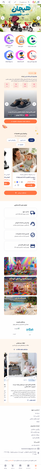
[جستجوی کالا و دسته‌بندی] (28, 2)
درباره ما (37, 413)
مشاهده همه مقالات (22, 349)
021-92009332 (35, 445)
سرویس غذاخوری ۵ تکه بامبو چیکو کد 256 (25, 178)
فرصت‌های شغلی (34, 419)
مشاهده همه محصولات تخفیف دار (20, 121)
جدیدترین (22, 140)
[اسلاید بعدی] (3, 18)
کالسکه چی (10, 460)
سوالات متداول (35, 435)
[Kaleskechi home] (36, 2)
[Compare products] (15, 2)
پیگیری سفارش (35, 429)
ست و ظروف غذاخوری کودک (27, 175)
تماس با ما (36, 416)
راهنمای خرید (35, 438)
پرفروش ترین (12, 140)
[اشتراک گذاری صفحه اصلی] (9, 2)
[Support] (4, 2)
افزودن (28, 185)
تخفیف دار (20, 145)
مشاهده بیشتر (22, 193)
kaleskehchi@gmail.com (28, 449)
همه (31, 140)
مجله (37, 422)
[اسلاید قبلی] (38, 18)
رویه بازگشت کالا (35, 432)
